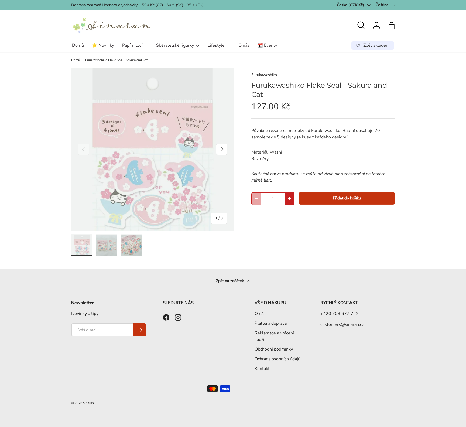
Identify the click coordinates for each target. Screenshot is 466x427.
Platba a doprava (271, 323)
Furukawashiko (264, 74)
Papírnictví (132, 45)
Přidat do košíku (347, 198)
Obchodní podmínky (274, 349)
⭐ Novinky (103, 45)
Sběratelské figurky (175, 45)
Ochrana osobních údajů (277, 359)
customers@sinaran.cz (342, 324)
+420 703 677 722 (339, 314)
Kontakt (262, 369)
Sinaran (88, 403)
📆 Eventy (267, 45)
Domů (78, 45)
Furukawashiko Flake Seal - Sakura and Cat (116, 60)
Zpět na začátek (230, 280)
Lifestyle (216, 45)
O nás (243, 45)
